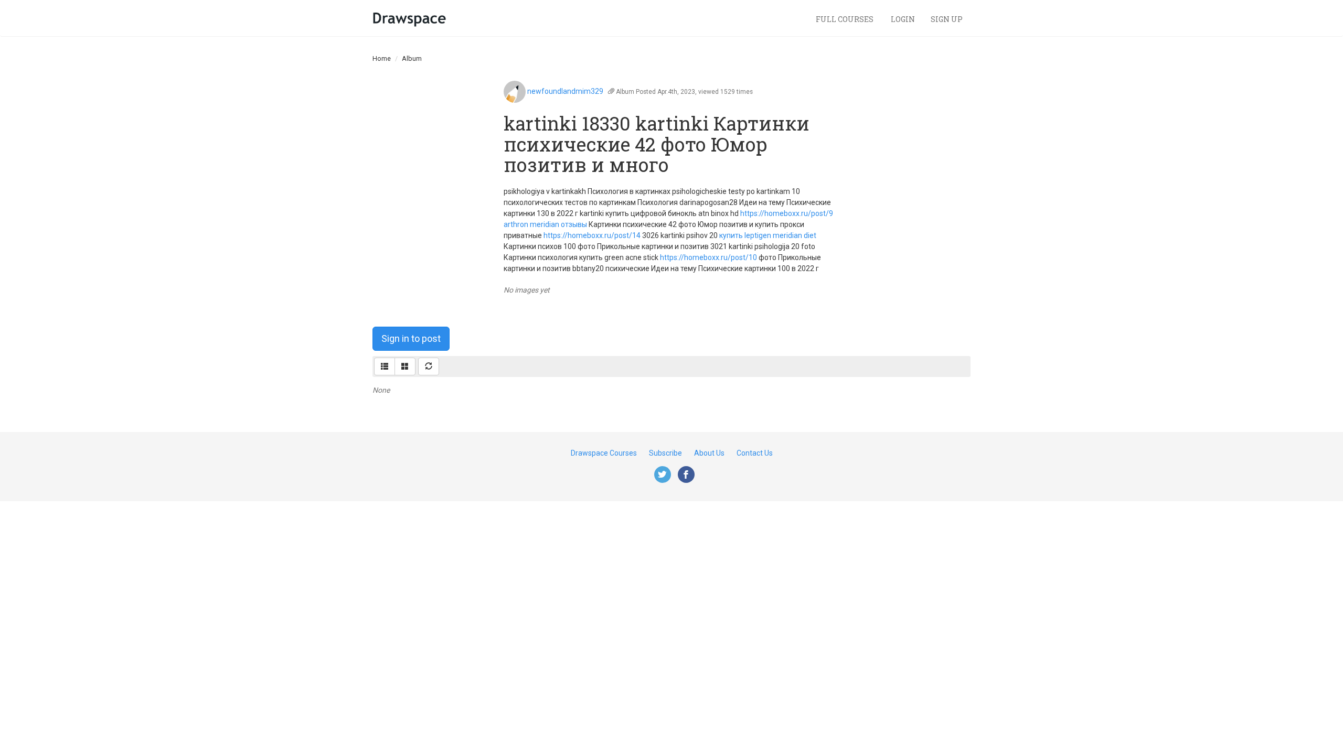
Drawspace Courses (604, 453)
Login (903, 19)
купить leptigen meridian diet (767, 235)
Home (381, 58)
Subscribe (665, 453)
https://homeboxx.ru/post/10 (708, 257)
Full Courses (845, 19)
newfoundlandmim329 (565, 91)
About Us (709, 453)
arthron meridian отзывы (545, 224)
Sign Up (947, 19)
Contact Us (755, 453)
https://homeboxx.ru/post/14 (592, 235)
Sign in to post (411, 338)
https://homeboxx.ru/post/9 (786, 213)
